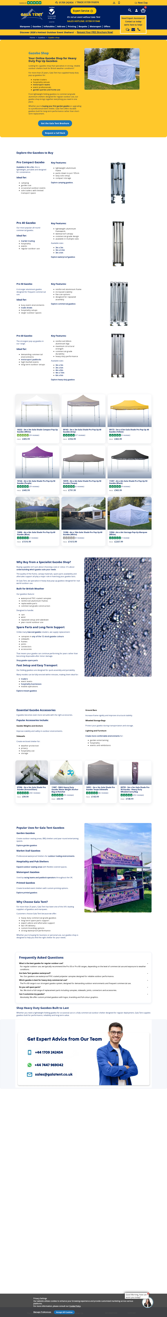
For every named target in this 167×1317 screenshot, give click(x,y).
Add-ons (61, 26)
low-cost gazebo (34, 632)
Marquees (25, 26)
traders (24, 679)
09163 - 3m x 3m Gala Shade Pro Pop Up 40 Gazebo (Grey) (82, 430)
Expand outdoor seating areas (29, 867)
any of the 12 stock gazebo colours (48, 636)
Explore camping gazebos (62, 182)
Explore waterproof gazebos (63, 257)
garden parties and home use (46, 89)
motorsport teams (41, 84)
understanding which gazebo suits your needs (36, 569)
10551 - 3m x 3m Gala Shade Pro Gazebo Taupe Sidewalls (100, 788)
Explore (26, 691)
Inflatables (49, 26)
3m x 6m (59, 252)
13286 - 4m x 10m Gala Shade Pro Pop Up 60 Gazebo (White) (82, 533)
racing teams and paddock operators (40, 877)
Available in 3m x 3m (25, 167)
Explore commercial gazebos (63, 304)
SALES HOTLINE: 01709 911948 (83, 21)
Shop (27, 660)
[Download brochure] (114, 2)
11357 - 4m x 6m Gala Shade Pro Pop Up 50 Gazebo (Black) (128, 482)
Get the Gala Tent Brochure (55, 123)
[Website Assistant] (148, 1293)
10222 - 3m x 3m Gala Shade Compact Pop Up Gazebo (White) (37, 430)
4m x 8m (59, 370)
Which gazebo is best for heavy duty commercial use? (43, 980)
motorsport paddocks (31, 359)
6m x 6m (59, 375)
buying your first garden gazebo (56, 106)
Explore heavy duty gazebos (63, 379)
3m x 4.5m (60, 250)
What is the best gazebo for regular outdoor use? (41, 963)
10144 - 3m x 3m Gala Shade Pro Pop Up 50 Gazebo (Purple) (36, 482)
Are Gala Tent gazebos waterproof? (35, 973)
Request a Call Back (55, 133)
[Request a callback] (119, 3)
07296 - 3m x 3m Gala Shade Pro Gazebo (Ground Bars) (31, 788)
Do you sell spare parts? (30, 987)
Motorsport (95, 26)
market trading (28, 241)
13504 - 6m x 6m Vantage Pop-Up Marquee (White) (128, 533)
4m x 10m (60, 372)
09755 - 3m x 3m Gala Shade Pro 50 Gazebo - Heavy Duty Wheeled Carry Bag (135, 789)
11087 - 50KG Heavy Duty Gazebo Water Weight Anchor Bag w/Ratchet (65, 789)
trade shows (26, 307)
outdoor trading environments (61, 856)
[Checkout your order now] (143, 10)
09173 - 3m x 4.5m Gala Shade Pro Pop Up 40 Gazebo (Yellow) (129, 430)
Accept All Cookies (64, 1312)
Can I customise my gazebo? (32, 994)
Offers (107, 26)
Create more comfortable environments (102, 736)
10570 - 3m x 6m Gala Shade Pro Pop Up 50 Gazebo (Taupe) (82, 482)
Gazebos (37, 26)
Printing (72, 26)
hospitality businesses (31, 684)
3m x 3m (59, 247)
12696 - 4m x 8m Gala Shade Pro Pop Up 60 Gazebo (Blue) (36, 533)
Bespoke (83, 26)
